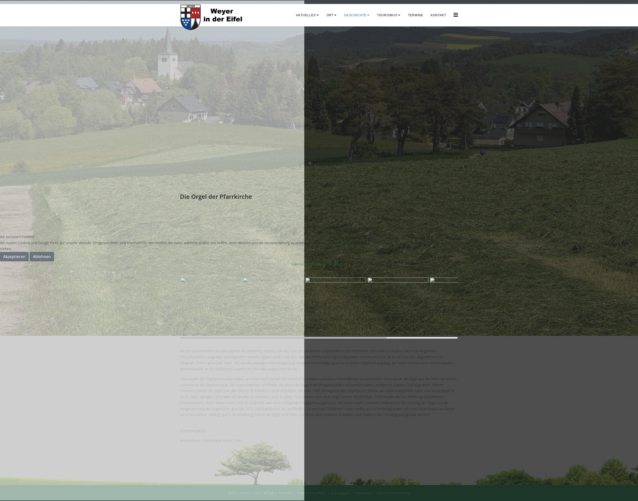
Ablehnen (42, 256)
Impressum (338, 264)
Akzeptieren (14, 256)
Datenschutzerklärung (308, 264)
